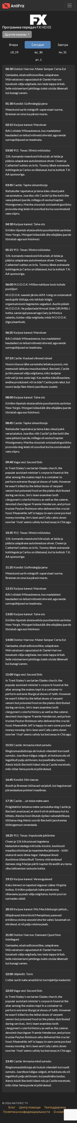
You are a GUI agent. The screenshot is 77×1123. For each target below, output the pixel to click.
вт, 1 (39, 59)
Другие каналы (16, 34)
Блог (11, 1107)
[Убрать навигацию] (69, 5)
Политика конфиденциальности (26, 1111)
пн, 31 (63, 52)
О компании (62, 1111)
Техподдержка (55, 1107)
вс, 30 (38, 52)
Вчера (13, 44)
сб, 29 (14, 52)
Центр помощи (30, 1107)
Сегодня (38, 44)
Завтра (63, 44)
